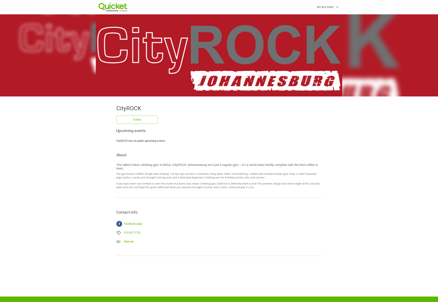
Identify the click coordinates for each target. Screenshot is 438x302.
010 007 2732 (132, 233)
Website (129, 242)
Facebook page (133, 224)
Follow (137, 120)
